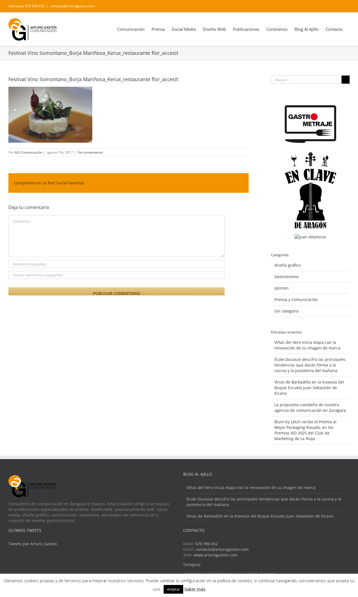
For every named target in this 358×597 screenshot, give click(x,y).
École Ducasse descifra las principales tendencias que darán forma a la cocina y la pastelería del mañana (310, 365)
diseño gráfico (287, 265)
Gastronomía (286, 276)
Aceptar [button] (173, 589)
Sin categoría (286, 311)
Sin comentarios (90, 152)
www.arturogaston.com (215, 555)
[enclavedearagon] (310, 154)
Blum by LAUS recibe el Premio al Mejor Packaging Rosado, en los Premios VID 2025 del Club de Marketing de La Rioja (305, 430)
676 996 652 (207, 543)
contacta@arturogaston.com (72, 6)
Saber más (195, 589)
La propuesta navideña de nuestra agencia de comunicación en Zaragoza (310, 407)
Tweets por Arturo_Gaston (32, 543)
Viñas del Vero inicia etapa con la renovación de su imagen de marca (307, 345)
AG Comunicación (28, 152)
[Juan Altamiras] (310, 236)
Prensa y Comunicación (296, 299)
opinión (281, 288)
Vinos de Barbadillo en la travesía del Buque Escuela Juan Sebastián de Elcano (309, 387)
